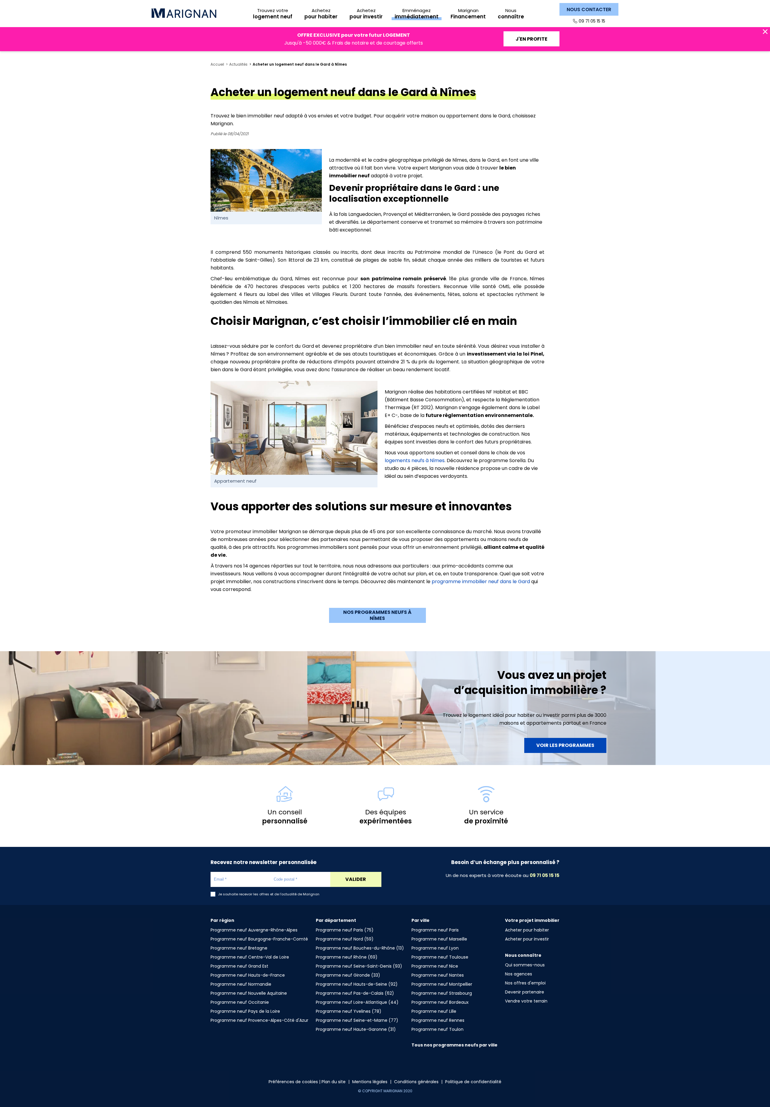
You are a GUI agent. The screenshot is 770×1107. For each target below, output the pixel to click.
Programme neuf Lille (433, 1011)
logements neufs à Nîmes (415, 460)
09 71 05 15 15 (592, 21)
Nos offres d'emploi (525, 983)
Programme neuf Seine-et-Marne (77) (357, 1020)
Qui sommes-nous (525, 965)
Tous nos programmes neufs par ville (454, 1045)
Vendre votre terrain (526, 1001)
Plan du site (334, 1082)
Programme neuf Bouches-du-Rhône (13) (360, 948)
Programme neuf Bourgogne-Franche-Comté (259, 939)
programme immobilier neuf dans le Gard (481, 581)
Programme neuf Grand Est (239, 966)
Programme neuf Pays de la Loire (245, 1011)
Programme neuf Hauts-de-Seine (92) (357, 984)
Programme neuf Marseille (439, 939)
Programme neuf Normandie (241, 984)
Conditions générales (416, 1082)
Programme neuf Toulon (437, 1029)
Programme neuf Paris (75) (345, 930)
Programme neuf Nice (434, 966)
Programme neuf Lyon (435, 948)
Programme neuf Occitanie (240, 1002)
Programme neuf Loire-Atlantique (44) (357, 1002)
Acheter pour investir (527, 939)
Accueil (217, 64)
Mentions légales (369, 1082)
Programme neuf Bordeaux (440, 1002)
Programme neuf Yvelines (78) (348, 1011)
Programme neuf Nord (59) (345, 939)
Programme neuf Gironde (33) (348, 975)
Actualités (238, 64)
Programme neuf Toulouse (439, 957)
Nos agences (518, 974)
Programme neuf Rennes (437, 1020)
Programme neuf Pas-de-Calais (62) (355, 993)
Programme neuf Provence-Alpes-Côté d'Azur (259, 1020)
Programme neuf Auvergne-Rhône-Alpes (254, 930)
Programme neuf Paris (435, 930)
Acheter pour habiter (527, 930)
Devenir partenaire (524, 992)
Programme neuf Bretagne (239, 948)
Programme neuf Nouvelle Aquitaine (249, 993)
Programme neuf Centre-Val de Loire (250, 957)
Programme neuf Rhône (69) (346, 957)
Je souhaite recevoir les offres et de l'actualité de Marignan (268, 894)
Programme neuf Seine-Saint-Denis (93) (359, 966)
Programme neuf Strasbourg (441, 993)
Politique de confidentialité (473, 1082)
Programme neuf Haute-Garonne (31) (356, 1029)
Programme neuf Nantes (437, 975)
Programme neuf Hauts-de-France (248, 975)
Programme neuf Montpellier (441, 984)
